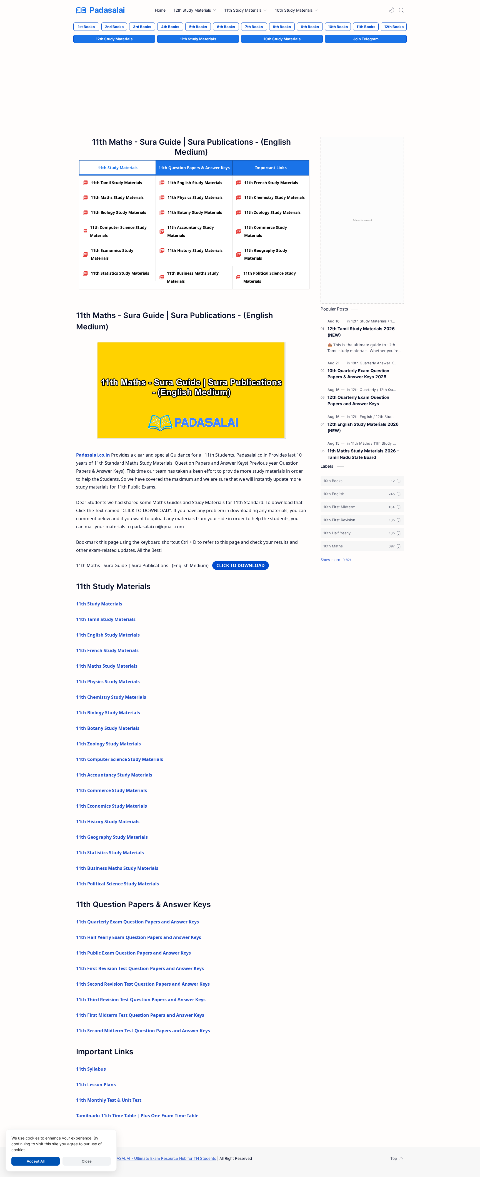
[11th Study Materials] (391, 443)
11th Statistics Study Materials (120, 273)
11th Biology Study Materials (118, 212)
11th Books (365, 26)
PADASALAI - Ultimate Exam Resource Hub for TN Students (162, 1158)
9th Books (310, 26)
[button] (392, 10)
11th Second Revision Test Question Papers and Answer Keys (143, 984)
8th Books (282, 26)
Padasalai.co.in (93, 455)
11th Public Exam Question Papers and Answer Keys (133, 953)
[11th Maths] (361, 443)
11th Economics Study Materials (112, 254)
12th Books (394, 26)
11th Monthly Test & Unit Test (108, 1100)
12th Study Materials (114, 39)
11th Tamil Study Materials (116, 182)
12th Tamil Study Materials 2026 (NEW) (361, 332)
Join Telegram (366, 39)
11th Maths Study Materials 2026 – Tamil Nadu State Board (363, 454)
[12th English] (363, 416)
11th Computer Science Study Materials (118, 231)
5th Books (198, 26)
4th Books (170, 26)
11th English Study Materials (195, 182)
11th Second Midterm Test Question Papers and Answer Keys (143, 1031)
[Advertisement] (240, 84)
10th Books (338, 26)
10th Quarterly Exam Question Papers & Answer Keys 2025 (358, 374)
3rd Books (142, 26)
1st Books (86, 26)
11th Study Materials (198, 39)
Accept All (35, 1161)
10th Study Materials (282, 39)
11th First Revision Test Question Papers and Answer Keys (140, 968)
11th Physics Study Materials (195, 197)
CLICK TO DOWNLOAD (240, 565)
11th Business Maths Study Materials (193, 277)
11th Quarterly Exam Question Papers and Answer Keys (137, 922)
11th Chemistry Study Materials (274, 197)
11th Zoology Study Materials (272, 212)
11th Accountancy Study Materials (190, 231)
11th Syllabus (91, 1069)
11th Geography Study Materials (265, 254)
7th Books (254, 26)
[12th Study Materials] (370, 321)
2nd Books (114, 26)
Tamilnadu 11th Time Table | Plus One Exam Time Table (137, 1116)
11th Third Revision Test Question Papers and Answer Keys (141, 999)
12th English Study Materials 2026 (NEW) (363, 427)
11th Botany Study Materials (195, 212)
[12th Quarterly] (364, 389)
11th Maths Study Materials (117, 197)
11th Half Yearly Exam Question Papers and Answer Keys (138, 937)
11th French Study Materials (271, 182)
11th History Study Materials (195, 250)
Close (87, 1161)
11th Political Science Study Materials (269, 277)
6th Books (226, 26)
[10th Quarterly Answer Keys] (376, 363)
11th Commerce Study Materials (265, 231)
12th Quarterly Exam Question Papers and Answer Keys (358, 400)
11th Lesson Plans (96, 1084)
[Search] (401, 10)
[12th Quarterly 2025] (396, 389)
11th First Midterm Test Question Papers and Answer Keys (140, 1015)
